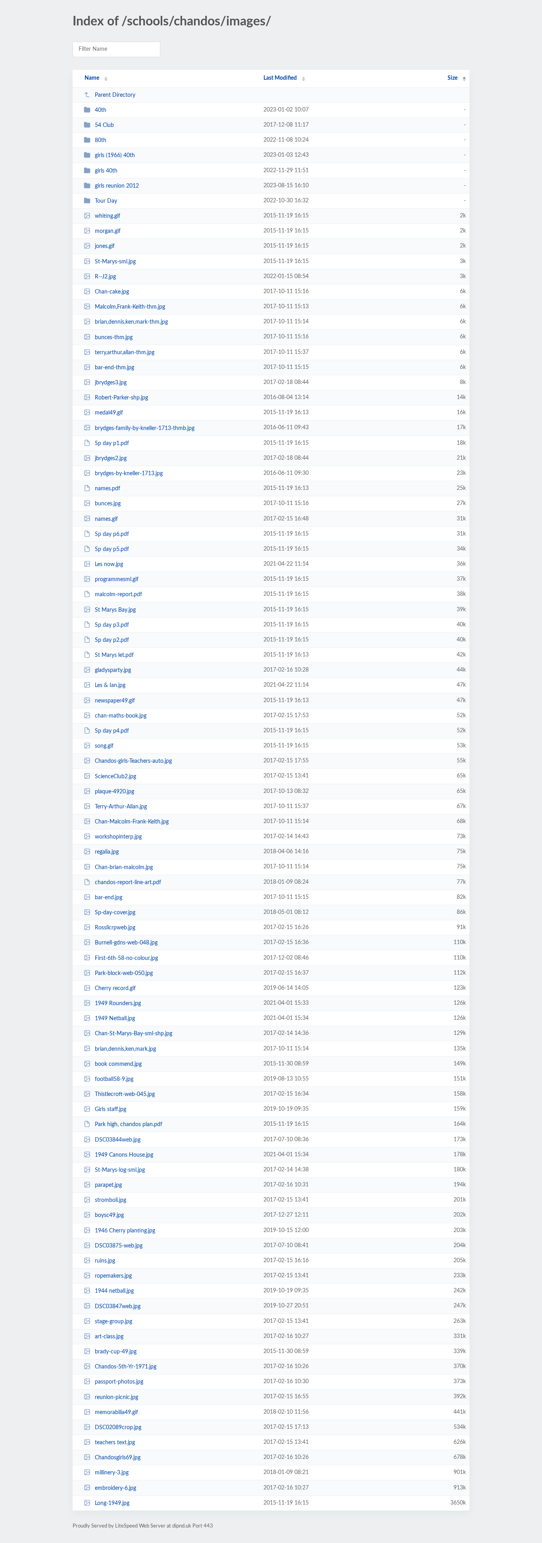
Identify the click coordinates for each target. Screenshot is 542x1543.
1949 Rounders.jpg (118, 1003)
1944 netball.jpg (114, 1291)
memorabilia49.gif (116, 1412)
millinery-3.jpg (112, 1473)
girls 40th (106, 171)
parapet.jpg (108, 1185)
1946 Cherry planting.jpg (125, 1231)
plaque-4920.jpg (114, 792)
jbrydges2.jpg (111, 458)
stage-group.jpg (113, 1321)
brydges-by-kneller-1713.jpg (129, 473)
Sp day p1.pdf (112, 443)
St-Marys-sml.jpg (115, 262)
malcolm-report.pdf (118, 594)
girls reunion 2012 (117, 186)
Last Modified (280, 78)
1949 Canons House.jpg (124, 1155)
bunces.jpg (108, 504)
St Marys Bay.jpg (115, 610)
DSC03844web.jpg (117, 1140)
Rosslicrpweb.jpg (115, 928)
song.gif (104, 746)
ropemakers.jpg (113, 1276)
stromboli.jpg (110, 1200)
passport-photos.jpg (119, 1382)
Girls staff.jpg (110, 1109)
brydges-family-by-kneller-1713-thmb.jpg (144, 428)
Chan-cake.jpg (112, 292)
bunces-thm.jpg (114, 337)
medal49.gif (109, 413)
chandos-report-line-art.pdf (128, 882)
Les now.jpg (109, 564)
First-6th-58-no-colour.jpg (126, 958)
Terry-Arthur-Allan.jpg (121, 807)
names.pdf (107, 488)
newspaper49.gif (115, 701)
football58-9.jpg (114, 1079)
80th (100, 140)
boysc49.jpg (109, 1215)
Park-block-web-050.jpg (124, 973)
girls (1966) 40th (115, 155)
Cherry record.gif (115, 988)
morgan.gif (108, 231)
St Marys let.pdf (114, 655)
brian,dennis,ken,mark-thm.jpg (131, 322)
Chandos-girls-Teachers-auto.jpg (133, 761)
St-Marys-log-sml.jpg (120, 1170)
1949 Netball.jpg (115, 1018)
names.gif (106, 519)
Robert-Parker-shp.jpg (121, 398)
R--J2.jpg (105, 277)
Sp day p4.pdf (112, 731)
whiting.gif (107, 216)
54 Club (104, 125)
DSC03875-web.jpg (118, 1246)
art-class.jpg (109, 1337)
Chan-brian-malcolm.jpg (124, 867)
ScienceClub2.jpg (115, 776)
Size (452, 78)
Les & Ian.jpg (110, 685)
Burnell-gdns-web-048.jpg (126, 943)
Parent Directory (115, 95)
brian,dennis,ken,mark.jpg (125, 1049)
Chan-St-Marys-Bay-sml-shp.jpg (133, 1033)
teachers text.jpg (115, 1442)
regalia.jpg (107, 852)
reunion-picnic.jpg (116, 1397)
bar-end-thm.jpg (114, 367)
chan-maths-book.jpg (120, 716)
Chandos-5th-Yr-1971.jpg (125, 1367)
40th (100, 110)
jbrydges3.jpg (111, 383)
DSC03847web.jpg (117, 1306)
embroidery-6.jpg (115, 1488)
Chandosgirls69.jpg (117, 1457)
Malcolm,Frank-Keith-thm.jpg (130, 307)
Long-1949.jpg (112, 1503)
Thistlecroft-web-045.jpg (125, 1094)
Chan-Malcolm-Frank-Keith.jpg (132, 822)
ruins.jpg (105, 1261)
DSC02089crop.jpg (118, 1427)
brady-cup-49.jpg (115, 1352)
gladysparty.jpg (113, 670)
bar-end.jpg (108, 897)
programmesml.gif (116, 579)
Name (92, 78)
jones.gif (105, 246)
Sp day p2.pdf (112, 640)
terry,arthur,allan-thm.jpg (124, 352)
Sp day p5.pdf (112, 549)
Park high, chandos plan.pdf (128, 1124)
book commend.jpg (118, 1064)
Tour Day (106, 201)
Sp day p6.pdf (112, 534)
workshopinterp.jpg (118, 837)
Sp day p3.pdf (112, 625)
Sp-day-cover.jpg (115, 912)
